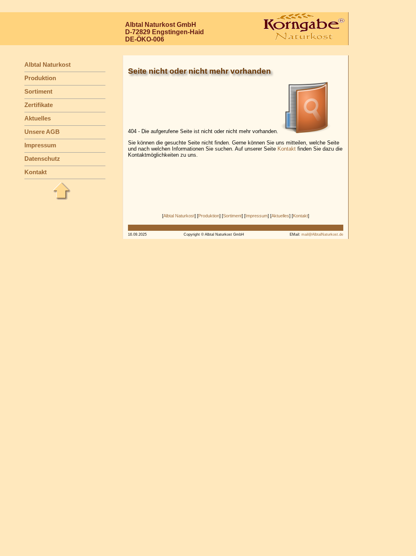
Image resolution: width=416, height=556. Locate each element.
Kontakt (35, 172)
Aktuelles (37, 118)
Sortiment (38, 91)
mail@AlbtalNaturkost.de (322, 234)
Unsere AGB (42, 132)
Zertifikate (38, 105)
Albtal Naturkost (47, 64)
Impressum (40, 145)
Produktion (40, 78)
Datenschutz (42, 158)
